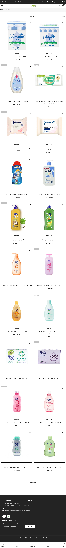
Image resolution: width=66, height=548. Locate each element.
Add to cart (17, 53)
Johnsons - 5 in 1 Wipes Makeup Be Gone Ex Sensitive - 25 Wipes (49, 148)
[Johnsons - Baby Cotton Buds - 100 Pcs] (16, 35)
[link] (17, 545)
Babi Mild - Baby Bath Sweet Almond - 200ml (16, 331)
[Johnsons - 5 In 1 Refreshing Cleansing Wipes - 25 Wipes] (16, 126)
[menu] (2, 6)
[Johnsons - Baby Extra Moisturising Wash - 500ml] (16, 80)
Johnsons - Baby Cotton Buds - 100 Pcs (17, 57)
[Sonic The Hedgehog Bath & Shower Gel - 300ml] (16, 173)
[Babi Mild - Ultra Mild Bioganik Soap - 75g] (16, 356)
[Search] (7, 6)
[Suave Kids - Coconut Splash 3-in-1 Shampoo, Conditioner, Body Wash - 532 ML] (16, 217)
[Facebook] (4, 516)
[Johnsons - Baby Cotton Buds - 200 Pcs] (49, 35)
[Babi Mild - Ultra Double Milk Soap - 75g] (49, 356)
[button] (31, 16)
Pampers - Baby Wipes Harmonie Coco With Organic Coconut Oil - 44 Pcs (49, 102)
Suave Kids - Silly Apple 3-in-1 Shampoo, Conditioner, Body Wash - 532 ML (49, 239)
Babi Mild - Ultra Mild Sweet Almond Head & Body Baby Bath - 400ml (17, 286)
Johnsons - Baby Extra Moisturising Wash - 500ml (17, 101)
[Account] (59, 5)
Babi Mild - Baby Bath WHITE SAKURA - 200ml (49, 422)
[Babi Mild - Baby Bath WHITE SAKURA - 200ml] (49, 401)
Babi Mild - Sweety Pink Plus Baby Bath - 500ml (17, 422)
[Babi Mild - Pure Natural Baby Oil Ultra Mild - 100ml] (16, 446)
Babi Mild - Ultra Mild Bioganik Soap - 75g (16, 378)
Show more (33, 482)
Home (1, 9)
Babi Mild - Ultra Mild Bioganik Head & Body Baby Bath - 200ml (49, 332)
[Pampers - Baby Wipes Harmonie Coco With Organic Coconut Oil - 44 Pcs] (49, 80)
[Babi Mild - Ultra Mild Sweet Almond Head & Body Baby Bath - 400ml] (16, 264)
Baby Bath (7, 9)
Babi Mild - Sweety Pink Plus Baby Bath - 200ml (49, 285)
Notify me (16, 98)
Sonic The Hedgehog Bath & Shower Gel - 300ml (17, 194)
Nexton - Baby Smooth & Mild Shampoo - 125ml (49, 467)
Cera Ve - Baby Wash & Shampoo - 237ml (49, 194)
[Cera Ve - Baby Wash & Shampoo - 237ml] (49, 173)
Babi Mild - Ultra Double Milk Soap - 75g (49, 378)
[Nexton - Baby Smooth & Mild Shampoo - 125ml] (49, 446)
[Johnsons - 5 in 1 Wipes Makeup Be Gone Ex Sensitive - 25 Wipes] (49, 126)
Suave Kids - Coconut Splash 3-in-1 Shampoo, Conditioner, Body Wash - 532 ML (17, 239)
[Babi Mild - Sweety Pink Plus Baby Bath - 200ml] (49, 264)
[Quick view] (30, 22)
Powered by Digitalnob (42, 538)
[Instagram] (8, 516)
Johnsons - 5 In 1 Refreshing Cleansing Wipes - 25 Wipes (16, 148)
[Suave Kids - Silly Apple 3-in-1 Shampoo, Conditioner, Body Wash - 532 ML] (49, 217)
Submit (30, 526)
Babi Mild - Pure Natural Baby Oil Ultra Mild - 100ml (16, 467)
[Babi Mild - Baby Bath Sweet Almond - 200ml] (16, 310)
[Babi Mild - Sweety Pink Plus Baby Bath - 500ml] (16, 401)
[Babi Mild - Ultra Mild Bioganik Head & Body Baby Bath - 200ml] (49, 310)
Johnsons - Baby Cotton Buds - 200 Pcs (49, 57)
